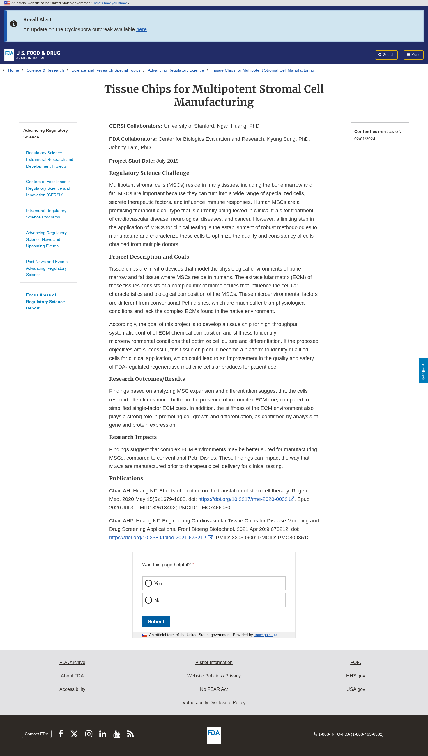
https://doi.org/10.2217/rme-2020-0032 (243, 499)
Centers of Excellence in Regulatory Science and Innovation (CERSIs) (48, 188)
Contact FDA (36, 734)
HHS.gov (355, 675)
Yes (158, 583)
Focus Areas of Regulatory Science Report (45, 301)
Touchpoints (263, 635)
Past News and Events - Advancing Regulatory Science (48, 268)
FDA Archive (72, 662)
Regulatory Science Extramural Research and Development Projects (49, 159)
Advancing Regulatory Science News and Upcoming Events (46, 239)
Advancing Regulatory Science (176, 70)
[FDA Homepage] (32, 54)
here (141, 29)
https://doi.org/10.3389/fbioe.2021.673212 (157, 537)
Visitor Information (214, 662)
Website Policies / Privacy (214, 675)
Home (13, 70)
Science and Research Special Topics (106, 70)
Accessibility (72, 689)
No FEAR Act (214, 689)
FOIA (355, 662)
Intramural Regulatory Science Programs (46, 214)
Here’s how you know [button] (110, 3)
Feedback (423, 371)
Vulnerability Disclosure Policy (214, 702)
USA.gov (355, 689)
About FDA (72, 675)
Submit (156, 621)
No (157, 600)
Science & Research (45, 70)
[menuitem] (380, 137)
